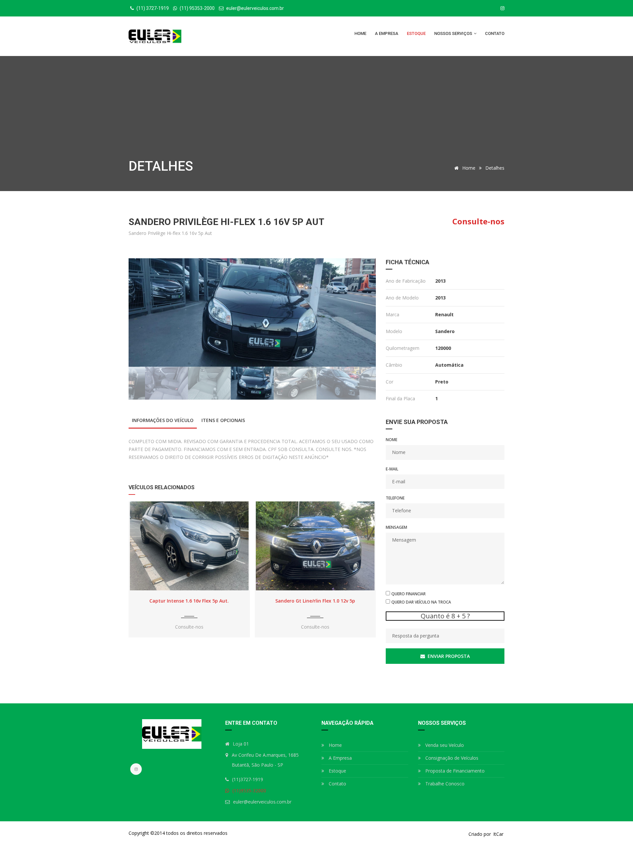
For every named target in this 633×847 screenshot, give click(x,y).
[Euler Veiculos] (155, 36)
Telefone (395, 498)
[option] (252, 312)
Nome (391, 439)
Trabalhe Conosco (444, 783)
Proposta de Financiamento (454, 771)
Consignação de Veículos (451, 758)
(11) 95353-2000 (197, 8)
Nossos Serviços (453, 33)
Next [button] (362, 312)
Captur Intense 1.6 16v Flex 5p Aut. (189, 601)
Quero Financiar (408, 594)
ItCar (498, 834)
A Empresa (386, 33)
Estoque (416, 33)
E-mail (392, 469)
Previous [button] (143, 312)
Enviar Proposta (448, 656)
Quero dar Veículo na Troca (421, 602)
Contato (494, 33)
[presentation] (136, 573)
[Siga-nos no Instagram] (502, 8)
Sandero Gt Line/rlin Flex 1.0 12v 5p (315, 601)
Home (360, 33)
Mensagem (396, 527)
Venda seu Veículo (444, 745)
